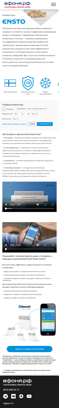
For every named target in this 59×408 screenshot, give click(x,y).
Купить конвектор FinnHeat (29, 349)
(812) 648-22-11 (11, 390)
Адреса (7, 403)
